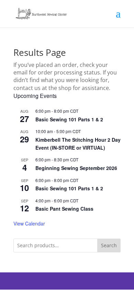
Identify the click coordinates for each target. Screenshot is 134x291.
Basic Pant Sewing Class (64, 208)
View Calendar (29, 223)
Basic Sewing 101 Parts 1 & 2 (69, 119)
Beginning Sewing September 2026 (76, 167)
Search (109, 245)
